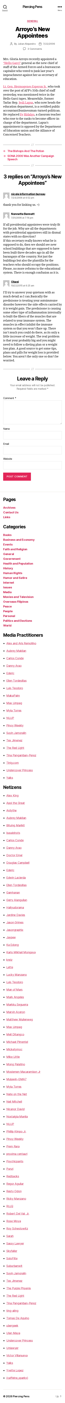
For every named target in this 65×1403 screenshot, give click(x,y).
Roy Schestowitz (17, 1228)
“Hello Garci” (12, 63)
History (8, 568)
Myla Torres (13, 710)
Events (7, 544)
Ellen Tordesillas (16, 680)
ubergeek (12, 1325)
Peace (7, 606)
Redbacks (12, 1176)
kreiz (9, 959)
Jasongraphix (14, 930)
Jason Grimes (15, 922)
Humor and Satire (15, 578)
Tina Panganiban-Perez (21, 755)
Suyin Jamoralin (16, 733)
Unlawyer (12, 1348)
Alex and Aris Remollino (21, 643)
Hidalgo (29, 114)
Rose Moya (13, 1221)
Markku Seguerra (17, 1004)
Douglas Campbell (18, 862)
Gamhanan (13, 892)
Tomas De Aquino (17, 1318)
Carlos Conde (15, 658)
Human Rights (12, 573)
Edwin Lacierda (16, 877)
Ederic (10, 673)
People (7, 611)
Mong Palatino (15, 1064)
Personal (9, 616)
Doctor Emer (14, 855)
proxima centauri (16, 1154)
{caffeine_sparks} (17, 1377)
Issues (7, 587)
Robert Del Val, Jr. (17, 1213)
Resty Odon (13, 1191)
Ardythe (11, 810)
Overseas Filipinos (15, 601)
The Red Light (15, 747)
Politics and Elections (17, 620)
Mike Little (13, 1056)
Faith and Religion (15, 549)
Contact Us (10, 512)
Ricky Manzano (16, 1198)
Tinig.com (12, 762)
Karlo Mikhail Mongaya (20, 952)
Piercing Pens (32, 6)
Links (6, 517)
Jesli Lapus (26, 103)
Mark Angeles (15, 997)
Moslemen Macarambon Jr (23, 1071)
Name (6, 428)
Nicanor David (15, 1109)
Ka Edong (12, 944)
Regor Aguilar (15, 1183)
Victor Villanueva (16, 1355)
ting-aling (12, 1310)
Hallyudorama (15, 907)
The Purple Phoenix (18, 1288)
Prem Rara (13, 1146)
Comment (9, 398)
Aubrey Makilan (16, 650)
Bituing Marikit (15, 825)
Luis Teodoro (14, 688)
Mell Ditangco (15, 1034)
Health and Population (18, 563)
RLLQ (9, 1206)
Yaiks (9, 777)
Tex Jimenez (14, 740)
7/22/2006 (49, 43)
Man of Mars (14, 989)
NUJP (10, 718)
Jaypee (10, 937)
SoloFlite (12, 1258)
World (7, 625)
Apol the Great (15, 803)
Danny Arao (13, 665)
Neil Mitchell (14, 1101)
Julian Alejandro (27, 43)
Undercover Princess (19, 770)
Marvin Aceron (15, 1012)
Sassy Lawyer (15, 1243)
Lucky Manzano (16, 974)
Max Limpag (14, 703)
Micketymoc (14, 1049)
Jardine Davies (15, 915)
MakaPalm (13, 695)
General (32, 21)
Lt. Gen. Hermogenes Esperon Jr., (25, 86)
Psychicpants (14, 1161)
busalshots (13, 832)
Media (7, 592)
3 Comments (34, 48)
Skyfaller (11, 1251)
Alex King (12, 795)
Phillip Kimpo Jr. (16, 1131)
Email (6, 444)
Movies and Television (18, 597)
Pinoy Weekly (15, 725)
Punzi (9, 1168)
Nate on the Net (16, 1094)
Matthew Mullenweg (19, 1019)
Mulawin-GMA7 (16, 1079)
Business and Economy (19, 539)
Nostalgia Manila (17, 1116)
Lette (9, 967)
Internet (8, 582)
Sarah (10, 1236)
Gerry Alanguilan (16, 900)
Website (7, 459)
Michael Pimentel (17, 1042)
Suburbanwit (14, 1265)
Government (11, 558)
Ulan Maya (13, 1333)
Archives (9, 507)
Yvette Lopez (15, 1370)
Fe (21, 114)
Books (7, 535)
